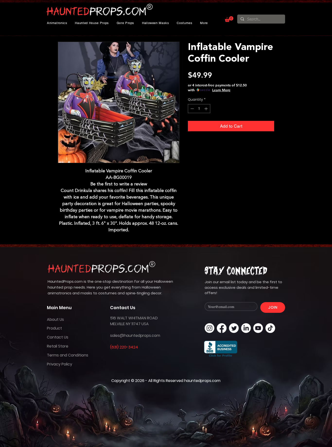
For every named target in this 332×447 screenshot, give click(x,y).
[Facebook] (222, 328)
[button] (57, 23)
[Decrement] (192, 108)
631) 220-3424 (125, 347)
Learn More (221, 90)
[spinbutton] (199, 108)
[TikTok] (270, 328)
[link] (229, 19)
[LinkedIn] (246, 328)
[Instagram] (209, 328)
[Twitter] (234, 328)
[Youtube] (258, 328)
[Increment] (206, 108)
